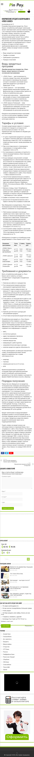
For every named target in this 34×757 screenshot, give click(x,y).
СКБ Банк (6, 662)
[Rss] (17, 753)
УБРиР (5, 669)
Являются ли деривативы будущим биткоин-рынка (21, 567)
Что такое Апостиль (16, 573)
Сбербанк (6, 659)
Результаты (28, 626)
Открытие (6, 647)
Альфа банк (7, 634)
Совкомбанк (7, 664)
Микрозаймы (7, 644)
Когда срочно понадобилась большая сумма (17, 608)
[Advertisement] (13, 526)
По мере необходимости (10, 606)
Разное (5, 652)
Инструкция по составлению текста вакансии (19, 587)
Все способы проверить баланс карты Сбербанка (10, 460)
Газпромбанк (7, 636)
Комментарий (6, 476)
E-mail (4, 497)
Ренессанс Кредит (9, 657)
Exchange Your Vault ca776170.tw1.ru (14, 619)
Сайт (3, 502)
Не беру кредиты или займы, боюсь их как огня (15, 613)
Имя (3, 491)
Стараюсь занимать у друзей (11, 616)
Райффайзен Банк (8, 654)
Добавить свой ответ (7, 621)
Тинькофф (6, 667)
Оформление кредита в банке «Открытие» (22, 464)
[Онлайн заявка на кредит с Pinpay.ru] (17, 4)
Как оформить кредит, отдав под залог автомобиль (20, 594)
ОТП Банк (6, 649)
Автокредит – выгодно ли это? (20, 580)
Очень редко (6, 610)
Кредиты (6, 641)
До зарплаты (7, 639)
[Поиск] (28, 559)
